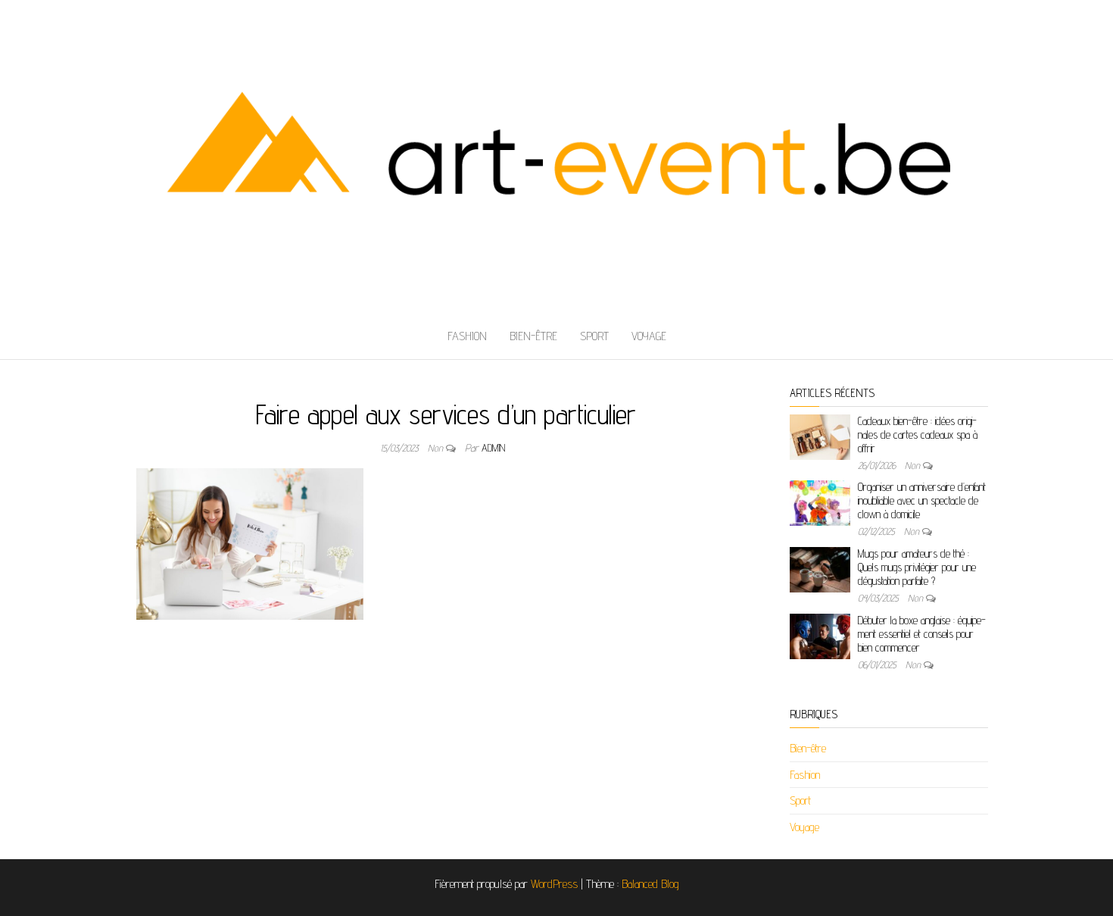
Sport (594, 336)
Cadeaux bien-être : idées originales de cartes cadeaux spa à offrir (917, 434)
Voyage (648, 336)
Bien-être (533, 336)
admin (493, 448)
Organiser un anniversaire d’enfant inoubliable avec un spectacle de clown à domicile (922, 500)
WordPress (554, 884)
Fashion (467, 336)
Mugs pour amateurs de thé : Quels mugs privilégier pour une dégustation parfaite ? (917, 567)
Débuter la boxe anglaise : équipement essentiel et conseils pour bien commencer (922, 634)
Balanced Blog (650, 884)
